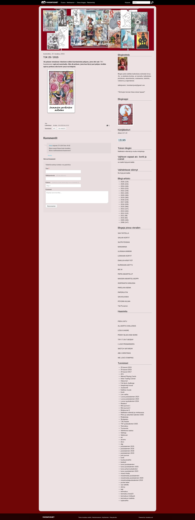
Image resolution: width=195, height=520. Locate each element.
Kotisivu (62, 182)
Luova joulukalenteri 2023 (130, 397)
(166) (125, 186)
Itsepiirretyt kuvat (127, 385)
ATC (122, 374)
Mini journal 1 (125, 406)
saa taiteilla (125, 485)
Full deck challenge (127, 383)
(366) (125, 206)
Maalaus (124, 403)
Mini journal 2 (125, 408)
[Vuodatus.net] (48, 517)
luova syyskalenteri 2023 (129, 471)
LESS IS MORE (123, 330)
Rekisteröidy (91, 2)
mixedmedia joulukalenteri (130, 476)
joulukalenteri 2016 (127, 448)
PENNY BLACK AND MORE (127, 335)
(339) (125, 204)
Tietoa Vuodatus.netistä (84, 517)
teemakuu (124, 491)
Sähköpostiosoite (56, 175)
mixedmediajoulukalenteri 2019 (132, 480)
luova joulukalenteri (127, 464)
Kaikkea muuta (126, 390)
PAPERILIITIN (123, 292)
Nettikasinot (70, 2)
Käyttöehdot (105, 517)
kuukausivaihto (126, 460)
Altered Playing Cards (128, 376)
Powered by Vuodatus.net (146, 517)
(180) (125, 197)
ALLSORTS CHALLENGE (127, 326)
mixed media (125, 473)
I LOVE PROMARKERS (126, 344)
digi (122, 444)
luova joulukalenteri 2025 (129, 467)
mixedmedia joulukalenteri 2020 (132, 478)
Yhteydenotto (113, 517)
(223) (125, 188)
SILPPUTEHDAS (124, 242)
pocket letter (125, 482)
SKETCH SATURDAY (125, 348)
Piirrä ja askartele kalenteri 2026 (132, 415)
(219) (125, 200)
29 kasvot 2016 (126, 369)
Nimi (47, 168)
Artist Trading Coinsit (128, 379)
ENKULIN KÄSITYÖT (125, 260)
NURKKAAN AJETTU (125, 265)
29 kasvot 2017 (126, 372)
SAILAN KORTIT (124, 238)
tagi (122, 489)
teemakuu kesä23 (127, 494)
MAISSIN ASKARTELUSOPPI (128, 279)
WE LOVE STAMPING (125, 358)
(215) (125, 184)
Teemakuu (124, 426)
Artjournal (124, 381)
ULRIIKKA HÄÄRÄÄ (125, 251)
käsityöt (123, 462)
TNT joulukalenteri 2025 (129, 424)
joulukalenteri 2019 (127, 453)
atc (54, 128)
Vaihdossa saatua (127, 430)
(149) (125, 191)
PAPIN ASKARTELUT (125, 274)
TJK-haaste (61, 128)
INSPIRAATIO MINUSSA (126, 283)
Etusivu (63, 2)
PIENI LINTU (122, 321)
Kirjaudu (127, 2)
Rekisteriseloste (96, 517)
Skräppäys (124, 419)
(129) (125, 182)
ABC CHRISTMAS (124, 353)
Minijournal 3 (125, 410)
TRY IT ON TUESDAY (125, 339)
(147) (125, 209)
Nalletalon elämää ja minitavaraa (132, 412)
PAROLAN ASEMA (124, 288)
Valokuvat (124, 435)
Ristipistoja (124, 417)
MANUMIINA (122, 247)
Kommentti (49, 189)
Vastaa (50, 155)
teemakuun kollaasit (128, 496)
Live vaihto (124, 394)
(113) (124, 213)
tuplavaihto (124, 500)
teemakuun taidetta (127, 498)
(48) (124, 215)
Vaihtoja (123, 433)
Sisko (50, 145)
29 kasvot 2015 (126, 367)
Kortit (122, 392)
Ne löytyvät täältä (124, 173)
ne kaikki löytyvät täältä (126, 162)
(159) (125, 193)
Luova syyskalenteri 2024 (130, 401)
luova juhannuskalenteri (129, 469)
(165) (125, 220)
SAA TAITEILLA (123, 233)
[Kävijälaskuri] (122, 140)
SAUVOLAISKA (123, 297)
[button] (75, 2)
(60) (124, 218)
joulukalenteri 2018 (127, 451)
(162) (125, 211)
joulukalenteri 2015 (127, 446)
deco (122, 442)
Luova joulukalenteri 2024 (130, 399)
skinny (123, 487)
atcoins (123, 439)
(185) (125, 195)
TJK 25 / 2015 (50, 57)
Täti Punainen (123, 306)
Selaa (81, 2)
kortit (122, 457)
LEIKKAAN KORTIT (125, 256)
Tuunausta (124, 428)
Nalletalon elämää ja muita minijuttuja (131, 151)
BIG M (120, 269)
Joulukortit (124, 388)
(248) (125, 202)
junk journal (125, 455)
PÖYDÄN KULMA (124, 301)
